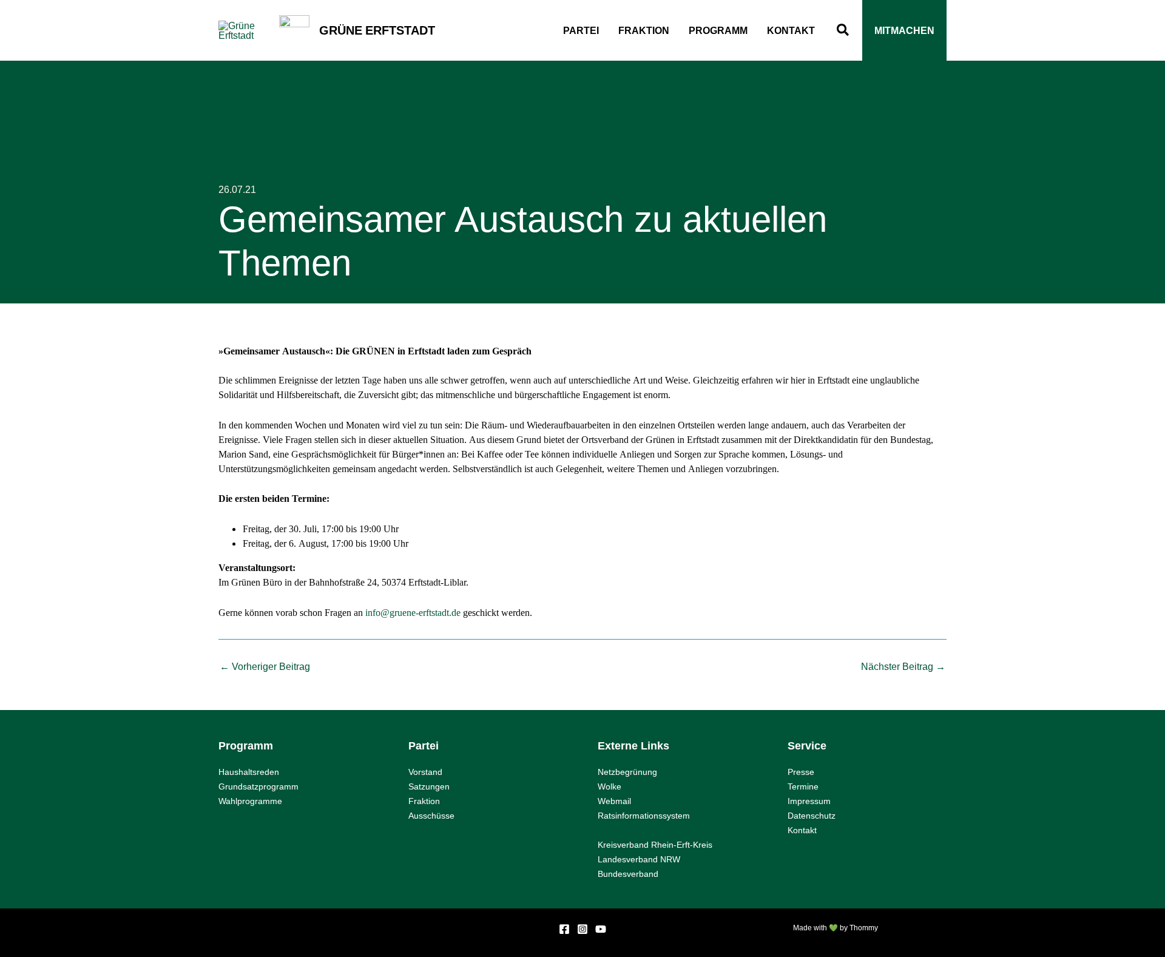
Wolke (609, 786)
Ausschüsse (431, 815)
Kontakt (802, 830)
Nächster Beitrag (903, 666)
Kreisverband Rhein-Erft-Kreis (655, 844)
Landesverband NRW (639, 859)
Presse (801, 771)
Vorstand (425, 771)
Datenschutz (812, 815)
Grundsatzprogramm (258, 786)
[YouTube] (600, 929)
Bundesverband (628, 873)
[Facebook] (564, 929)
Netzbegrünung (627, 771)
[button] (843, 30)
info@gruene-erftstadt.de (413, 612)
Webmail (614, 801)
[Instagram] (582, 929)
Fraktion (424, 801)
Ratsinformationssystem (644, 815)
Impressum (809, 801)
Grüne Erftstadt (377, 30)
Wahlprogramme (250, 801)
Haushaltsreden (248, 771)
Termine (803, 786)
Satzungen (429, 786)
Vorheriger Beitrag (265, 666)
